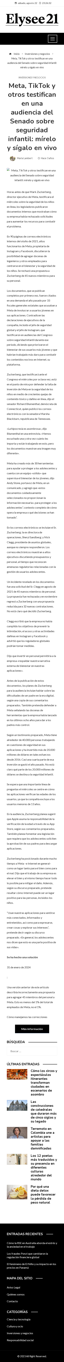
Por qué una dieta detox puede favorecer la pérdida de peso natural (43, 1194)
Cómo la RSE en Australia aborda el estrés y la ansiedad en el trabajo (32, 1244)
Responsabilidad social (20, 1340)
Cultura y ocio (15, 1326)
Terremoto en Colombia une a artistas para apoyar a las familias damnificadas (42, 1139)
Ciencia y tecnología (18, 1319)
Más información (32, 1028)
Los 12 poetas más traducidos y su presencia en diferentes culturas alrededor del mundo (44, 1168)
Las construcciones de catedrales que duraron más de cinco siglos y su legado (44, 1112)
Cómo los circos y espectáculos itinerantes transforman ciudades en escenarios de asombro (44, 1083)
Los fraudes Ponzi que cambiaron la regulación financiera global (27, 1255)
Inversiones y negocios (32, 77)
